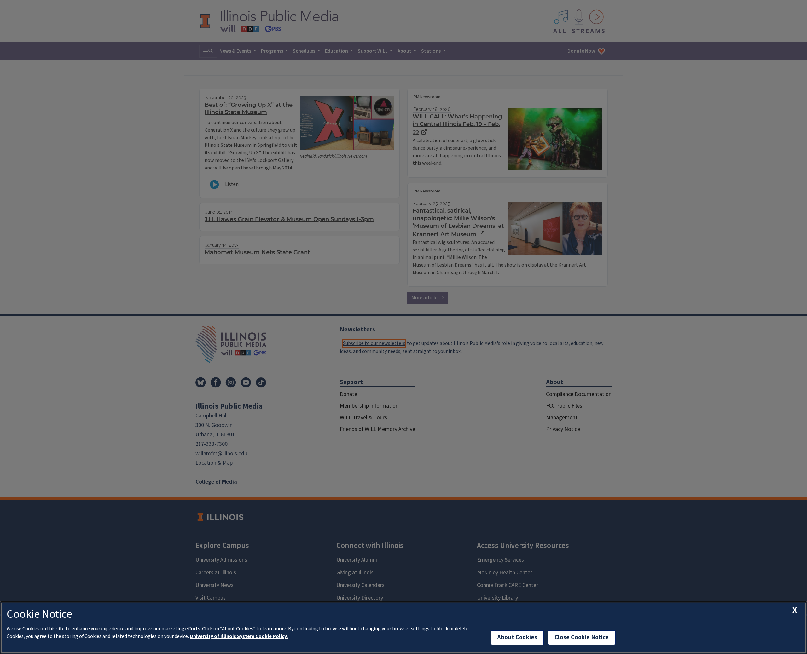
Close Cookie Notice (581, 637)
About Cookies (517, 637)
